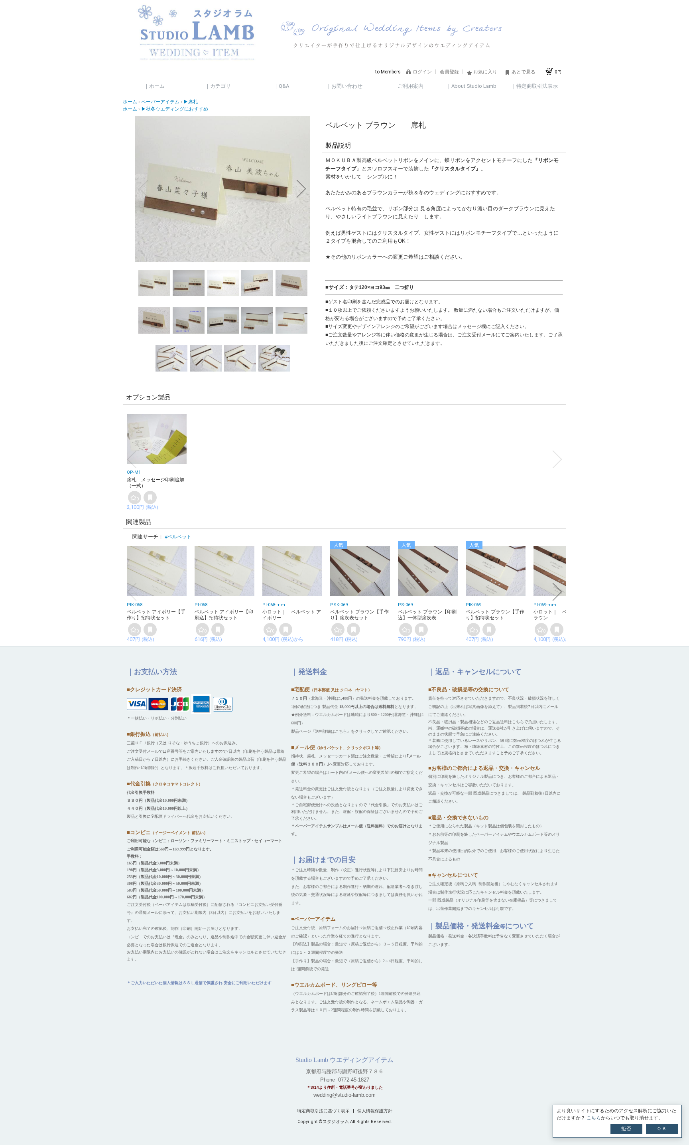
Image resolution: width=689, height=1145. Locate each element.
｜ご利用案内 (407, 86)
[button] (143, 189)
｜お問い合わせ (344, 86)
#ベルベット (178, 537)
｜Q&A (281, 86)
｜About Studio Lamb (471, 86)
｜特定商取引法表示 (534, 86)
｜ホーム (154, 86)
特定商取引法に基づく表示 (324, 1110)
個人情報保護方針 (374, 1110)
